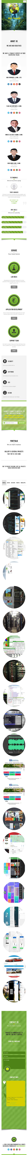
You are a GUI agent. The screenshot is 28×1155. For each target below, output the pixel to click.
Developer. (13, 482)
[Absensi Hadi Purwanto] (12, 644)
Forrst (17, 113)
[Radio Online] (12, 891)
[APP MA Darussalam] (12, 866)
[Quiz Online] (12, 915)
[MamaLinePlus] (12, 521)
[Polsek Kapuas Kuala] (12, 841)
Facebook (11, 84)
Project (14, 318)
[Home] (24, 1)
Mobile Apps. (23, 482)
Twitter (8, 113)
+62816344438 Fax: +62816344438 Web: (11, 1103)
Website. (18, 482)
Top (14, 1137)
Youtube (17, 84)
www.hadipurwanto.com (14, 1104)
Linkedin (8, 84)
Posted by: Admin (14, 201)
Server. (8, 482)
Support (14, 350)
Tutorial (14, 287)
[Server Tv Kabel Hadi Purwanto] (12, 669)
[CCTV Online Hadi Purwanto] (12, 718)
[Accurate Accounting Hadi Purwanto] (12, 571)
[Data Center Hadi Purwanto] (12, 620)
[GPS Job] (12, 940)
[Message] (7, 1069)
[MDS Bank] (12, 497)
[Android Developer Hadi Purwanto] (12, 694)
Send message (22, 422)
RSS (14, 84)
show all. (4, 482)
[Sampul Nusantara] (12, 768)
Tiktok (19, 84)
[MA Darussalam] (12, 817)
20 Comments (14, 203)
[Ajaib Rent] (12, 965)
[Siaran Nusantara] (12, 792)
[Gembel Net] (12, 989)
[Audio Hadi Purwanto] (12, 743)
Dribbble (19, 113)
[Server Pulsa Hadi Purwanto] (12, 546)
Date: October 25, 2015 (14, 200)
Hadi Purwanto (21, 1146)
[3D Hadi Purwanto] (12, 595)
